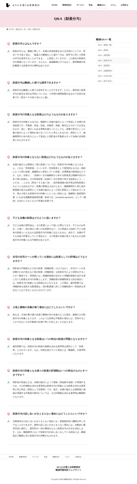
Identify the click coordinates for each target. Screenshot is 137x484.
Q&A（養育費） (104, 55)
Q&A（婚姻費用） (105, 71)
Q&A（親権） (104, 50)
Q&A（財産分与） (105, 60)
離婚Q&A (56, 457)
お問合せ (78, 457)
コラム (67, 457)
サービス (35, 457)
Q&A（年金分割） (105, 76)
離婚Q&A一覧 (103, 39)
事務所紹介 (23, 457)
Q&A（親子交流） (105, 81)
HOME (11, 457)
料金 (45, 457)
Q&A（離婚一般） (105, 45)
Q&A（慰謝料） (104, 66)
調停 (75, 421)
